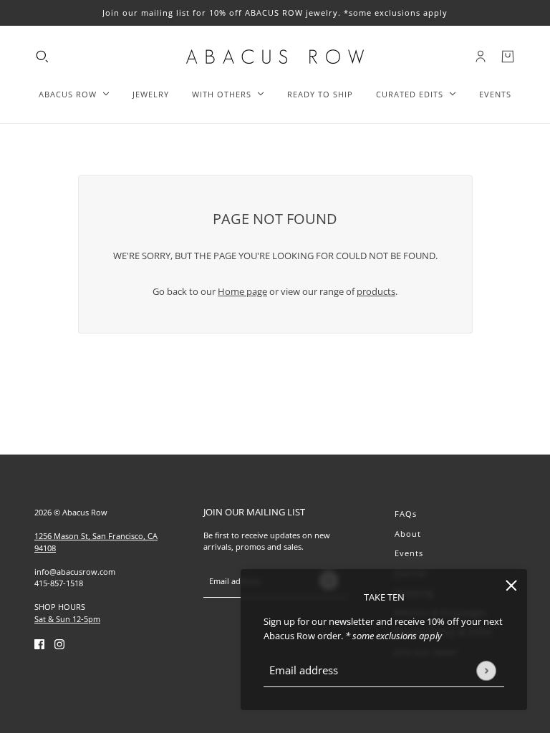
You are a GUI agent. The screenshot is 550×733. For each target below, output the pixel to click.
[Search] (42, 56)
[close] (511, 585)
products (376, 291)
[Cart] (508, 56)
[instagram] (59, 643)
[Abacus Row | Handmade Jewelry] (275, 56)
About (408, 533)
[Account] (480, 56)
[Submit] (486, 670)
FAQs (406, 513)
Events (409, 553)
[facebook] (39, 643)
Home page (242, 291)
